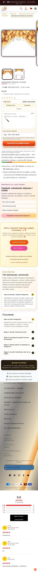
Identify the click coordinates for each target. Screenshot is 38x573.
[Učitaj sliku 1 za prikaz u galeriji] (7, 74)
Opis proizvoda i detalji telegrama (16, 294)
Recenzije (7, 419)
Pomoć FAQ (6, 447)
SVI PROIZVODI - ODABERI (13, 388)
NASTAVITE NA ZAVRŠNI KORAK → (19, 143)
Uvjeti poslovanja (10, 414)
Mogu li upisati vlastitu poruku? (15, 332)
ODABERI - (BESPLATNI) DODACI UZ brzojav (17, 403)
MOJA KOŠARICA (8, 438)
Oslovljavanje (27, 105)
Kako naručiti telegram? (12, 319)
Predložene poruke (10, 105)
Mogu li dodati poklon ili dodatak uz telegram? (17, 345)
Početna (4, 14)
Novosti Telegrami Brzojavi (14, 423)
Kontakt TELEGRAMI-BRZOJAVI (13, 450)
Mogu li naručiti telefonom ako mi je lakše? (17, 353)
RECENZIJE (7, 453)
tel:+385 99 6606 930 (12, 428)
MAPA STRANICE (8, 455)
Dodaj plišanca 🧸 (19, 248)
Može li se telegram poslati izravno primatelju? (16, 338)
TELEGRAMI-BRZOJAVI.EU (14, 487)
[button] (35, 8)
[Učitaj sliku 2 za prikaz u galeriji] (19, 74)
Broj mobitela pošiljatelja (10, 131)
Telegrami (13, 14)
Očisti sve (19, 108)
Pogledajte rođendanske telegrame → (19, 215)
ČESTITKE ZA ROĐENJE (12, 398)
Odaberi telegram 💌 (19, 242)
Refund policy (9, 409)
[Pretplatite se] (31, 467)
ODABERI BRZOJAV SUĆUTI (14, 393)
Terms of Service (9, 444)
